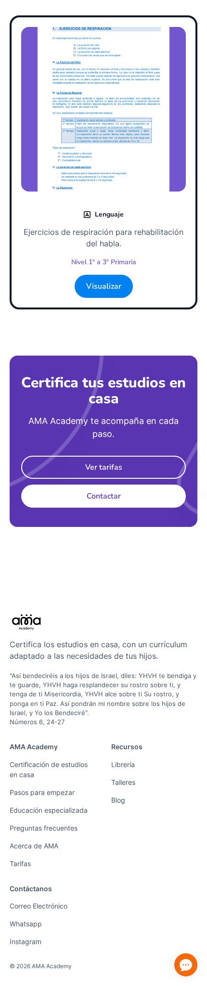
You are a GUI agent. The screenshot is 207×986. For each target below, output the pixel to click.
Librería (123, 764)
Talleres (123, 782)
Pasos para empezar (42, 792)
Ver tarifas (103, 467)
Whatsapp (26, 924)
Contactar (104, 496)
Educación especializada (49, 810)
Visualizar (103, 286)
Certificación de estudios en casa (49, 769)
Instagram (25, 941)
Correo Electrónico (38, 906)
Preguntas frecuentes (44, 828)
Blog (118, 800)
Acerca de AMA (34, 846)
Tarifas (20, 863)
